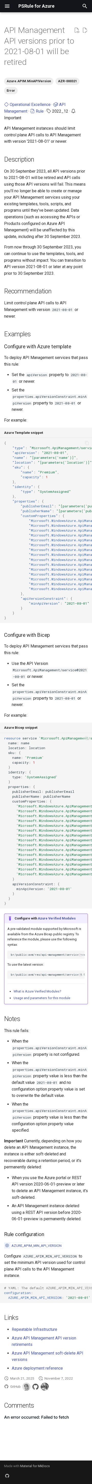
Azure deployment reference (37, 1368)
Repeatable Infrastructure (34, 1329)
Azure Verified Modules (57, 918)
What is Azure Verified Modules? (37, 991)
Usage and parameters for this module (42, 998)
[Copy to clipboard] (87, 443)
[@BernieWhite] (26, 1387)
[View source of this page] (77, 30)
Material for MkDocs (35, 1466)
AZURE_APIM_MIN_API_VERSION (37, 1245)
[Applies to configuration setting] (7, 1245)
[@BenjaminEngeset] (45, 1387)
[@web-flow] (35, 1387)
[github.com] (7, 1476)
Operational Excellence (30, 104)
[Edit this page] (85, 30)
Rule (39, 111)
